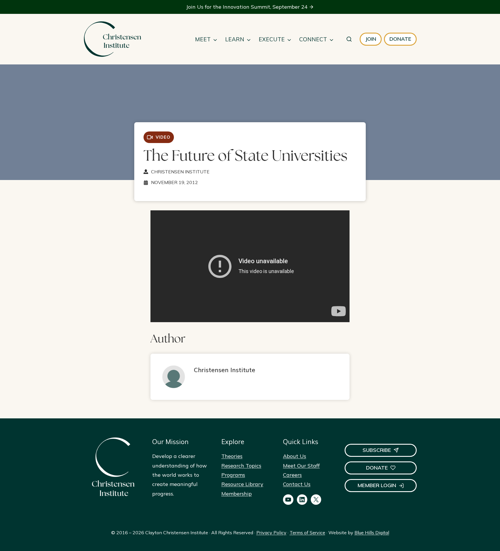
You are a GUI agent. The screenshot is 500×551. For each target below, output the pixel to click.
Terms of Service (307, 532)
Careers (292, 475)
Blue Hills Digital (371, 532)
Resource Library (242, 484)
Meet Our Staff (301, 465)
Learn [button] (234, 39)
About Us (294, 456)
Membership (236, 493)
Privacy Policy (271, 532)
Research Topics (241, 465)
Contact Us (296, 484)
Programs (233, 475)
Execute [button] (272, 39)
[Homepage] (112, 39)
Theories (231, 456)
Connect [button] (313, 39)
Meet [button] (203, 39)
